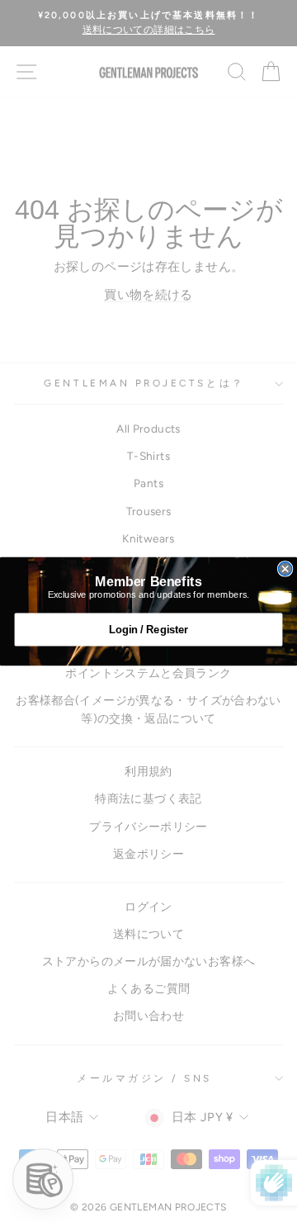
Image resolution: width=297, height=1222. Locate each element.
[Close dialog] (285, 568)
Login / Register (148, 629)
